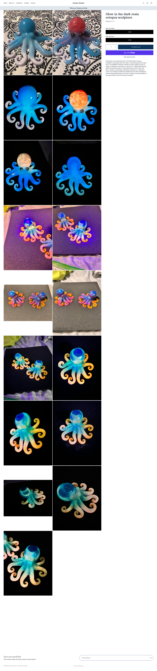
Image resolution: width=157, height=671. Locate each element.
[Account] (147, 3)
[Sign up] (151, 658)
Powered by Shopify (22, 665)
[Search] (144, 3)
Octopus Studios (12, 665)
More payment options (129, 57)
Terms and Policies (78, 666)
